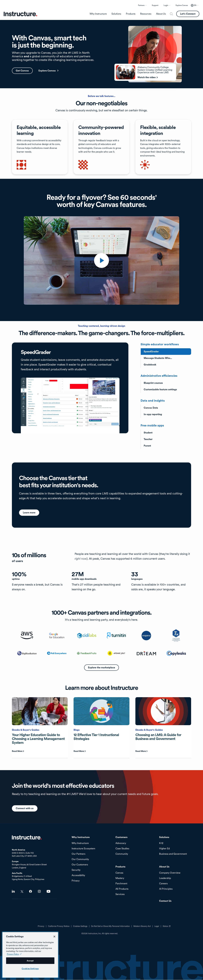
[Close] (54, 936)
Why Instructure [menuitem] (98, 14)
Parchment (121, 883)
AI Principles (166, 889)
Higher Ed (164, 848)
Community (121, 854)
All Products (121, 889)
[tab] (166, 351)
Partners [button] (141, 5)
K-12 (161, 843)
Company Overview (169, 873)
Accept (30, 960)
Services (120, 894)
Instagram (39, 891)
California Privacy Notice (58, 926)
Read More (17, 751)
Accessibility (78, 875)
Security (76, 870)
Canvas (119, 873)
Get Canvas (22, 70)
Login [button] (166, 5)
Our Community (80, 859)
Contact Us (165, 901)
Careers (163, 883)
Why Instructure (80, 843)
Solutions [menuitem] (116, 14)
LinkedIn (13, 891)
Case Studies (122, 848)
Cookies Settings (30, 968)
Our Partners (78, 854)
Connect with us (25, 808)
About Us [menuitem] (161, 14)
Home (27, 837)
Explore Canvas (182, 5)
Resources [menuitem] (145, 14)
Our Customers (80, 864)
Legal (156, 926)
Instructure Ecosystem (83, 848)
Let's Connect (187, 13)
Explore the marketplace (101, 667)
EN (195, 5)
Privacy (41, 926)
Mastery (119, 878)
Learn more (29, 512)
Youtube (48, 891)
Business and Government (173, 854)
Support (155, 5)
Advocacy (120, 843)
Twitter (22, 891)
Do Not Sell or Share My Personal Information (110, 926)
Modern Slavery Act (142, 926)
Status (167, 927)
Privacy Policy (13, 954)
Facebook (30, 891)
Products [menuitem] (130, 14)
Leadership (165, 878)
